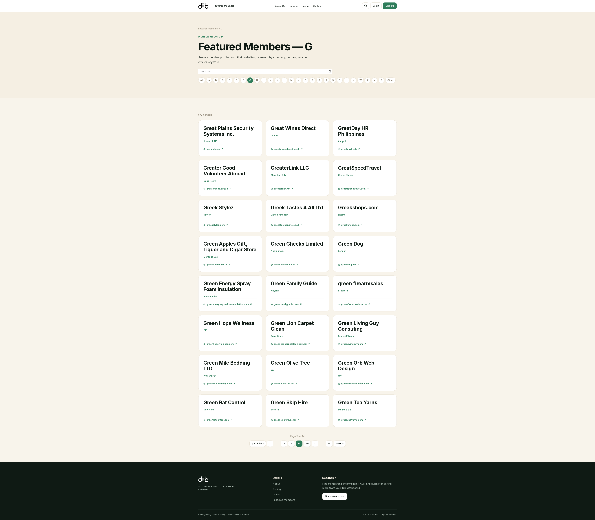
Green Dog (350, 244)
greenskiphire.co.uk (285, 420)
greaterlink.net (282, 188)
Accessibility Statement (238, 514)
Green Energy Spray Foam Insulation (227, 286)
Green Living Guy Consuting (358, 326)
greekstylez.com (215, 225)
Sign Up (390, 5)
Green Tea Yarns (357, 402)
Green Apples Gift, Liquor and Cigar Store (229, 247)
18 (291, 443)
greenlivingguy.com (352, 344)
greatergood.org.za (217, 188)
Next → (340, 443)
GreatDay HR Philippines (353, 131)
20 (307, 443)
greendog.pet (348, 264)
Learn (276, 494)
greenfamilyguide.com (286, 304)
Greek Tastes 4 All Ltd (297, 208)
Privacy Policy (204, 514)
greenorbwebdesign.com (355, 383)
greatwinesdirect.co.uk (287, 149)
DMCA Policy (219, 514)
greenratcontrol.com (218, 420)
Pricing (305, 6)
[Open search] (365, 5)
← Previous (257, 443)
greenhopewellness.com (220, 344)
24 (329, 443)
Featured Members (224, 5)
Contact (317, 6)
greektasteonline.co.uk (287, 225)
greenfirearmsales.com (354, 304)
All (201, 80)
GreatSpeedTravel (359, 168)
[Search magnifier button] (330, 71)
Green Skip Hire (289, 402)
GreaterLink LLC (290, 168)
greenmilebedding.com (219, 383)
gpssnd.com (213, 149)
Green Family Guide (294, 283)
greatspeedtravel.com (353, 188)
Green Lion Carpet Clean (292, 326)
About (276, 483)
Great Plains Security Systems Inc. (228, 131)
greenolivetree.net (284, 383)
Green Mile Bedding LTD (226, 366)
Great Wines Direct (293, 128)
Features (293, 6)
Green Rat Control (224, 402)
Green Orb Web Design (356, 366)
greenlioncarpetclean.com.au (290, 344)
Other (390, 80)
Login (376, 5)
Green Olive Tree (290, 363)
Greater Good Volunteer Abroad (224, 171)
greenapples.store (216, 264)
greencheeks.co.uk (284, 264)
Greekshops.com (358, 208)
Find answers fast (335, 496)
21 (315, 443)
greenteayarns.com (352, 420)
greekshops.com (350, 225)
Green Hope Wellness (228, 323)
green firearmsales (360, 283)
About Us (280, 6)
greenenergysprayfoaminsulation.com (227, 304)
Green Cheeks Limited (297, 244)
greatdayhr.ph (349, 149)
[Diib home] (203, 6)
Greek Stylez (218, 208)
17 (284, 443)
